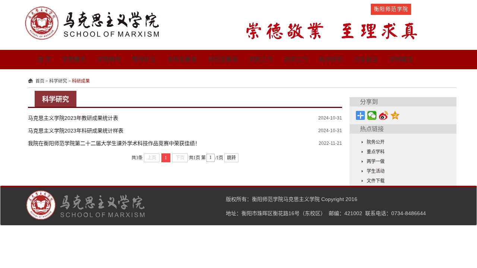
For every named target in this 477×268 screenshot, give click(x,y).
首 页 (44, 59)
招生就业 (366, 59)
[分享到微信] (372, 115)
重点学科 (376, 151)
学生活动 (376, 171)
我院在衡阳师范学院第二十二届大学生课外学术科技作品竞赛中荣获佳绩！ (114, 143)
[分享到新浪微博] (383, 115)
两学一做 (376, 161)
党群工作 (261, 59)
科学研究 (331, 59)
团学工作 (296, 59)
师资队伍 (144, 59)
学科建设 (401, 59)
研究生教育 (223, 59)
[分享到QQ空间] (395, 115)
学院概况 (74, 59)
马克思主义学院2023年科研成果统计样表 (75, 131)
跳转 (231, 157)
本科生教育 (182, 59)
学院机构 (109, 59)
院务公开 (376, 142)
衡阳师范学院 (391, 9)
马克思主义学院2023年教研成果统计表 (73, 118)
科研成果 (81, 81)
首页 (39, 81)
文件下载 (376, 181)
